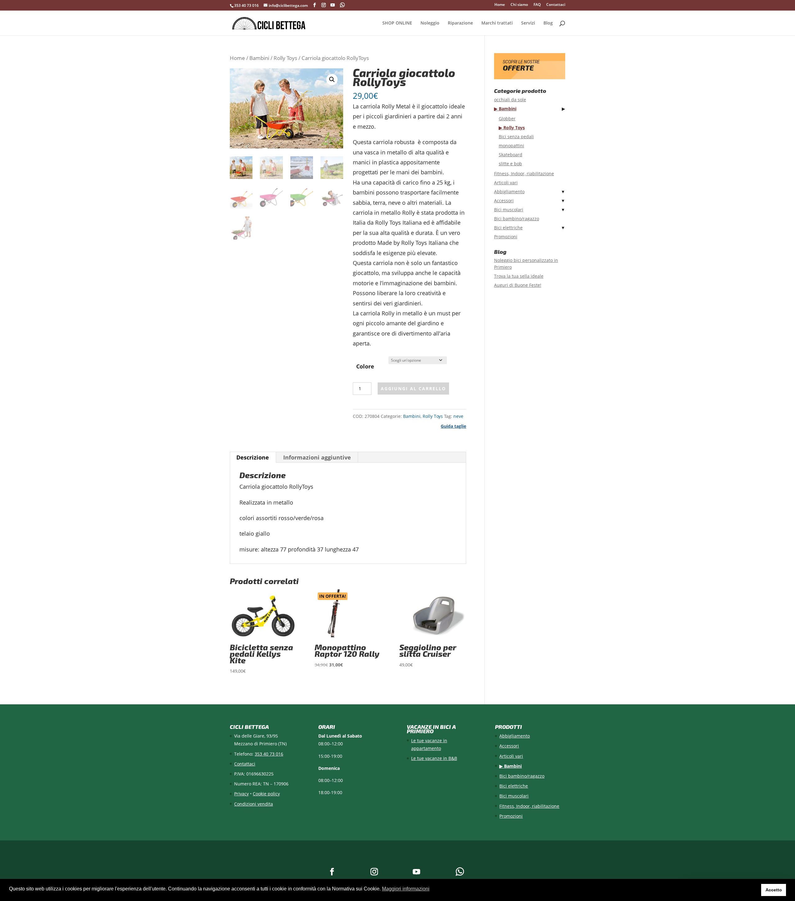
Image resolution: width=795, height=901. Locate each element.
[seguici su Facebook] (314, 5)
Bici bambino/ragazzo (516, 219)
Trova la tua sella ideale (518, 276)
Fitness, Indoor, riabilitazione (524, 173)
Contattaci (555, 5)
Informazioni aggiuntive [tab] (317, 457)
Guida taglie (453, 426)
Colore (365, 366)
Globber (507, 118)
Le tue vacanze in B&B (434, 758)
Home (499, 5)
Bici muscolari (508, 210)
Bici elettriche (508, 228)
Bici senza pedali (516, 136)
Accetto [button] (773, 889)
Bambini (259, 58)
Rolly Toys (285, 58)
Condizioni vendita (253, 804)
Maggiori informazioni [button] (405, 888)
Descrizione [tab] (252, 457)
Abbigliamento (509, 191)
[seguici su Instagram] (323, 5)
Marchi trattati (497, 23)
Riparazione (460, 23)
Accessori (504, 201)
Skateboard (510, 155)
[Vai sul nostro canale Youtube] (332, 5)
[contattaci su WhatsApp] (342, 5)
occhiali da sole (510, 100)
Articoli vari (506, 182)
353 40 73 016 (246, 5)
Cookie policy (266, 794)
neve (458, 416)
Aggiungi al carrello (413, 388)
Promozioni (505, 237)
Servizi (528, 23)
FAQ (537, 5)
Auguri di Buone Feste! (517, 285)
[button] (332, 79)
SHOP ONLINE (397, 23)
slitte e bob (510, 164)
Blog (548, 23)
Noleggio (429, 23)
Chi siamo (519, 5)
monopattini (511, 146)
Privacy (241, 794)
